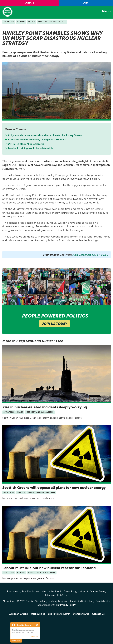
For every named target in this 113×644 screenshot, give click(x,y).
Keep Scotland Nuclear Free (52, 22)
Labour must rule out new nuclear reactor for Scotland (49, 568)
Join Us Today (54, 324)
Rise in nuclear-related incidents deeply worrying (44, 407)
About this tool (33, 637)
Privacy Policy (67, 604)
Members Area (81, 613)
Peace (20, 412)
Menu (106, 11)
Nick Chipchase (81, 254)
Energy (31, 22)
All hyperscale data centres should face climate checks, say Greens (45, 135)
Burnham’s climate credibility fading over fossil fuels (37, 139)
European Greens (18, 613)
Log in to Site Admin (59, 613)
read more (16, 640)
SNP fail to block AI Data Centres (26, 144)
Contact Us (98, 613)
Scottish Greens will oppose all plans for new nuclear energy (54, 487)
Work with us (38, 613)
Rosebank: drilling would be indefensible (31, 148)
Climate (21, 22)
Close (37, 625)
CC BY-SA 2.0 (100, 254)
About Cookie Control (13, 624)
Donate (29, 2)
